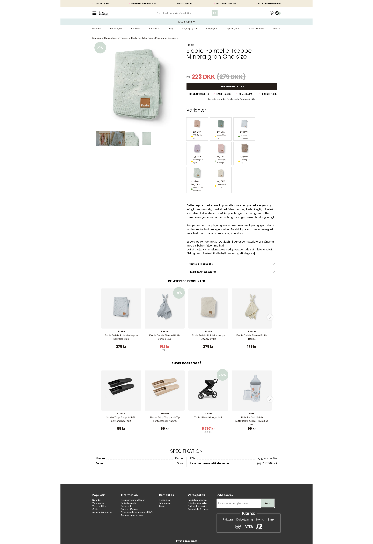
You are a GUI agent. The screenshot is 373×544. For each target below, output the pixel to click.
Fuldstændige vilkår (197, 503)
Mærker (277, 28)
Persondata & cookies (198, 509)
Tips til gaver (233, 28)
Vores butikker (99, 506)
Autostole (135, 28)
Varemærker (98, 503)
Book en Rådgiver (129, 509)
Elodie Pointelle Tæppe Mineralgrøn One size (153, 38)
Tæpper (124, 38)
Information (164, 503)
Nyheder (96, 28)
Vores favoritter (256, 28)
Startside (96, 38)
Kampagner (212, 28)
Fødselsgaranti (128, 503)
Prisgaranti (126, 506)
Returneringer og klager (133, 500)
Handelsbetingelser (197, 500)
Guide (95, 509)
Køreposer (154, 28)
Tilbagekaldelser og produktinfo (137, 512)
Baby (171, 28)
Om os (162, 506)
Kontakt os (164, 500)
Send (267, 503)
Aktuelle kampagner (102, 512)
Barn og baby (110, 38)
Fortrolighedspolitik (197, 506)
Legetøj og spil (189, 28)
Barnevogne (116, 28)
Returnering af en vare (132, 515)
